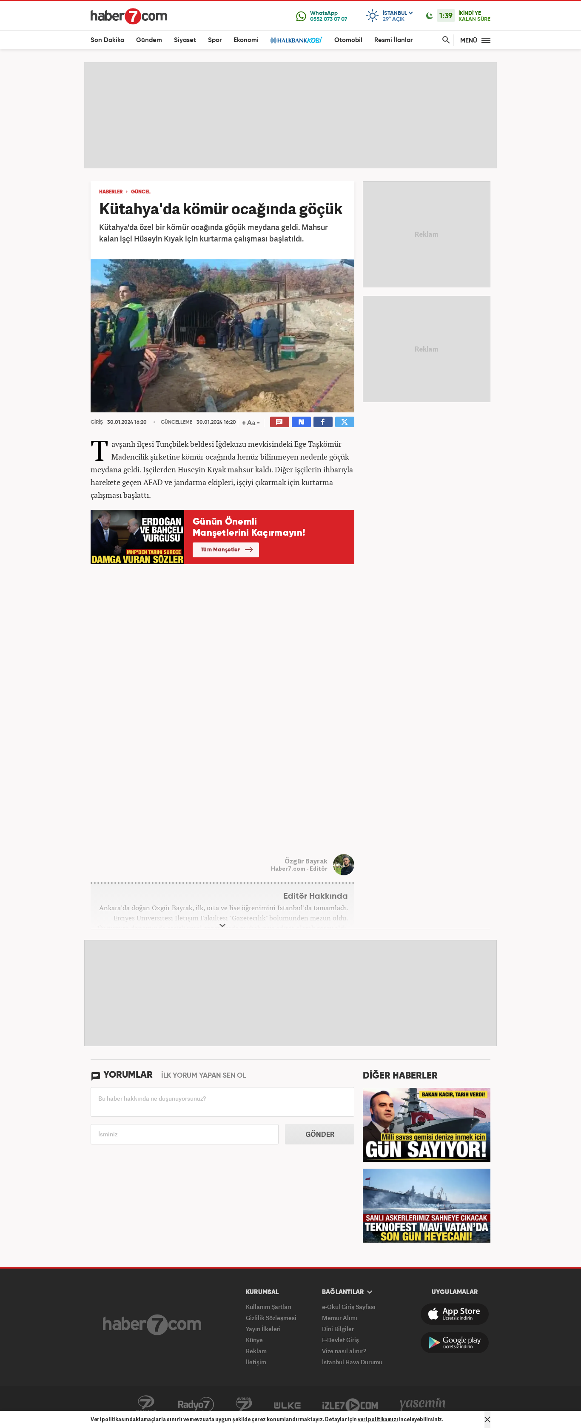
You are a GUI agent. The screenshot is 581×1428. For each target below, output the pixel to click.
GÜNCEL (141, 192)
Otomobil (348, 40)
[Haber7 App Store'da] (455, 1314)
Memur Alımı (339, 1318)
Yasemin (422, 1404)
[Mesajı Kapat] (487, 1419)
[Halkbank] (296, 40)
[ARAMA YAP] (444, 40)
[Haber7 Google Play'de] (455, 1342)
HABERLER (110, 192)
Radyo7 (196, 1404)
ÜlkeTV (287, 1404)
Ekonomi (246, 40)
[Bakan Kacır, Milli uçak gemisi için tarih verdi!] (426, 1124)
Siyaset (185, 40)
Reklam (256, 1351)
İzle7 (350, 1404)
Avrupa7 (244, 1404)
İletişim (256, 1362)
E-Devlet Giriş (340, 1340)
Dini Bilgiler (338, 1329)
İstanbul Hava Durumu (352, 1362)
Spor (215, 40)
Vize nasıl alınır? (344, 1351)
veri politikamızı (378, 1419)
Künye (254, 1340)
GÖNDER (319, 1134)
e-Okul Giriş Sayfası (349, 1307)
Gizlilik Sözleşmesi (271, 1318)
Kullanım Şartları (268, 1307)
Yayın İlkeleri (263, 1329)
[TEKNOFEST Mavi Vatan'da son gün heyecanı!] (426, 1205)
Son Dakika (107, 40)
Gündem (149, 40)
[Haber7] (129, 16)
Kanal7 (146, 1404)
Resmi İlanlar (393, 40)
